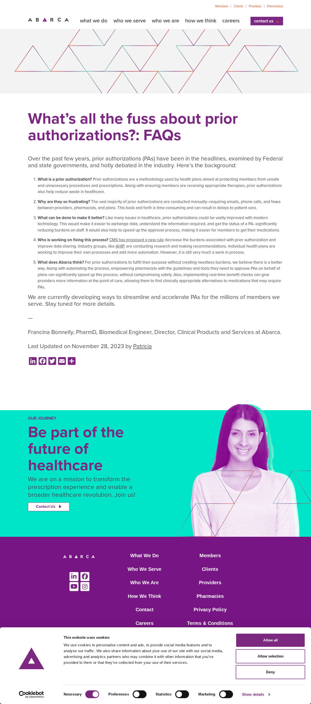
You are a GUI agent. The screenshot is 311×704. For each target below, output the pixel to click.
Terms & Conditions (210, 623)
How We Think (144, 596)
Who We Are (144, 582)
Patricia (142, 346)
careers (231, 21)
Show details (253, 694)
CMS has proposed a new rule (136, 239)
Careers (145, 623)
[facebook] (84, 576)
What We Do (144, 555)
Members (221, 6)
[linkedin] (73, 576)
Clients (238, 6)
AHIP (120, 246)
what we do (93, 21)
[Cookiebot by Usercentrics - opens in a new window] (31, 694)
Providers (255, 6)
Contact (145, 609)
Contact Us (45, 506)
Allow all (270, 640)
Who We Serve (144, 569)
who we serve (129, 21)
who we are (165, 21)
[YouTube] (73, 586)
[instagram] (84, 586)
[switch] (140, 694)
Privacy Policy (210, 609)
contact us (263, 21)
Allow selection (271, 656)
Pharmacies (275, 6)
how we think (200, 21)
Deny (270, 672)
